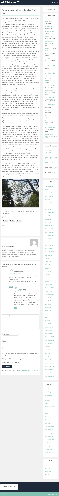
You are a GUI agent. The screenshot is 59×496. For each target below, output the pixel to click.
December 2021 (49, 245)
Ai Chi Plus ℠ (10, 2)
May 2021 (47, 265)
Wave (3, 494)
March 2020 (48, 281)
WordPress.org (49, 474)
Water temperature (50, 452)
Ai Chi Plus (55, 2)
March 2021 (48, 268)
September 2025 (49, 186)
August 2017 (48, 343)
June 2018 (48, 317)
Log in (47, 465)
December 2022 (49, 229)
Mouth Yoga (48, 48)
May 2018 (47, 320)
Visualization (48, 449)
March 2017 (48, 359)
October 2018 (48, 310)
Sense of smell (22, 20)
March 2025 (48, 189)
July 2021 (47, 258)
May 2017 (47, 353)
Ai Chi (47, 388)
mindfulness (48, 410)
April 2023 (48, 222)
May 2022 (47, 242)
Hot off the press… (50, 111)
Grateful (47, 53)
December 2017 (49, 333)
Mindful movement (9, 18)
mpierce (16, 22)
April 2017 (48, 356)
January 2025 (48, 193)
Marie (46, 162)
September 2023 (49, 212)
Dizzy (46, 116)
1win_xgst (48, 150)
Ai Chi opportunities (50, 85)
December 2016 (49, 366)
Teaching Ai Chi (49, 442)
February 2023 (49, 225)
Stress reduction (49, 439)
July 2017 (47, 346)
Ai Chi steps (48, 392)
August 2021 (48, 255)
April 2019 (48, 304)
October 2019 (48, 291)
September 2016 (49, 376)
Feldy (46, 157)
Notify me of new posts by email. (11, 362)
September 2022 (49, 235)
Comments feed (49, 471)
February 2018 (49, 327)
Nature (20, 18)
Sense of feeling (49, 426)
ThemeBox (56, 494)
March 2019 (48, 307)
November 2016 (49, 369)
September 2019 (49, 294)
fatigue (47, 403)
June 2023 (48, 219)
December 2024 (49, 196)
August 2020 (48, 271)
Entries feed (48, 468)
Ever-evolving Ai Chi (50, 26)
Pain (46, 419)
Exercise (47, 400)
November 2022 (49, 232)
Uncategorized (49, 446)
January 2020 (48, 284)
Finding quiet (48, 36)
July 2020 (47, 274)
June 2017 (48, 350)
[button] (20, 193)
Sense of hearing (27, 18)
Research (47, 423)
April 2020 (48, 278)
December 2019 (49, 287)
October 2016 (48, 373)
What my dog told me (50, 31)
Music (16, 18)
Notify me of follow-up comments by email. (13, 359)
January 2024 (48, 202)
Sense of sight (49, 433)
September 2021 (49, 251)
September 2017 (49, 340)
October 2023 (48, 209)
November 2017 (49, 337)
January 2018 (48, 330)
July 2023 (47, 215)
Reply (10, 286)
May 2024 (47, 199)
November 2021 (49, 248)
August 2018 (48, 314)
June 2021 (48, 261)
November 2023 (49, 206)
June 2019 (48, 301)
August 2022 (48, 238)
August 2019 (48, 297)
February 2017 (49, 363)
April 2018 (48, 323)
